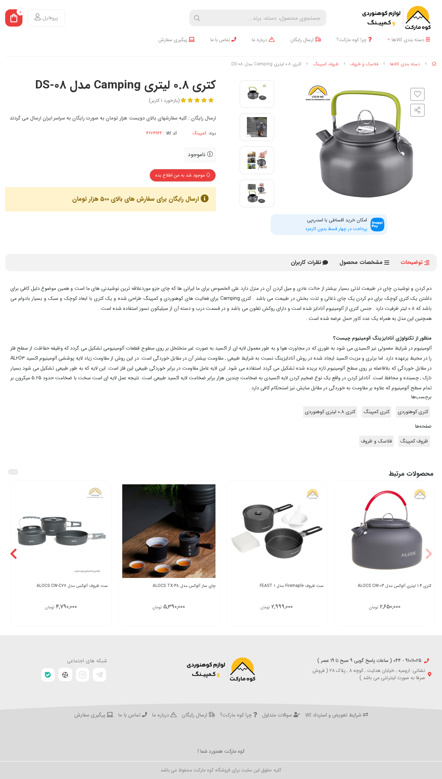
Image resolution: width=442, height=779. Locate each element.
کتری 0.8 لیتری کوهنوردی (330, 412)
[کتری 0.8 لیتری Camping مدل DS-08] (221, 669)
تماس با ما (220, 40)
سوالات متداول (278, 715)
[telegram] (99, 675)
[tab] (306, 262)
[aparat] (65, 675)
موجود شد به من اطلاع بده (180, 175)
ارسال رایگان (302, 40)
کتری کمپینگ (377, 412)
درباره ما (260, 40)
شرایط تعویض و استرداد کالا (334, 715)
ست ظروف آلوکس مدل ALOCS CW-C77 (72, 585)
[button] (428, 553)
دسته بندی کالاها (409, 40)
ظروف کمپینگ (326, 64)
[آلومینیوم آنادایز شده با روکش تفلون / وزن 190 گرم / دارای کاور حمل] (385, 531)
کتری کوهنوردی (413, 412)
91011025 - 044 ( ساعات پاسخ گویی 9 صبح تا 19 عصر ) (369, 660)
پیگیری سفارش (173, 40)
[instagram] (82, 675)
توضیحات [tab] (412, 262)
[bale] (48, 675)
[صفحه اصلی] (434, 64)
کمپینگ (199, 133)
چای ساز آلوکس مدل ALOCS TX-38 (184, 585)
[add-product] (425, 532)
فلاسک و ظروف (364, 64)
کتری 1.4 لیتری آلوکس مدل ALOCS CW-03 (394, 585)
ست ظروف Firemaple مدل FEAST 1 (292, 585)
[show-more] (318, 532)
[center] (197, 18)
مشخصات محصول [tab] (361, 262)
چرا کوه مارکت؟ (352, 40)
